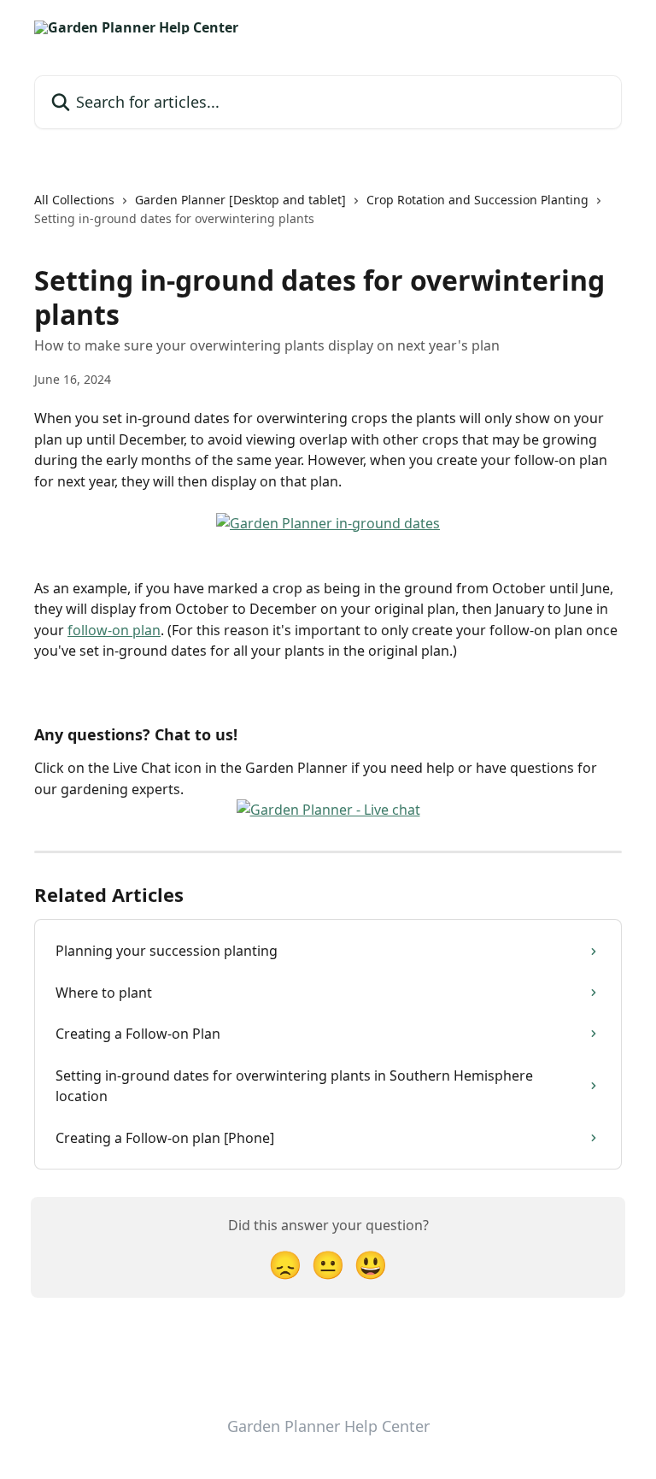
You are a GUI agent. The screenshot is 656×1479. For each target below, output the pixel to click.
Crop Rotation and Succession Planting (477, 200)
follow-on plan (114, 630)
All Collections (74, 200)
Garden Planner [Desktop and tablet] (240, 200)
